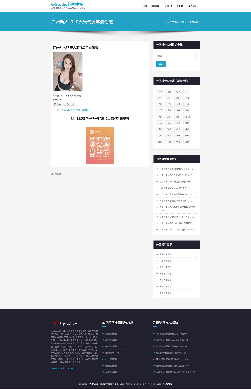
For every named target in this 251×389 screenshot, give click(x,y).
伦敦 (178, 91)
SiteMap (168, 383)
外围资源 (155, 6)
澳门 (160, 129)
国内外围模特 (165, 267)
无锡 (178, 110)
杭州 (160, 116)
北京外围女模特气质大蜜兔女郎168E (176, 175)
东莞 (169, 91)
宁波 (160, 110)
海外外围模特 (165, 286)
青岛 (178, 141)
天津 (178, 104)
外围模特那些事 (166, 273)
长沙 (169, 141)
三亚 (160, 91)
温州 (178, 123)
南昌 (169, 97)
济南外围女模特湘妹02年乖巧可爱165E (177, 216)
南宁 (160, 97)
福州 (178, 129)
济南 (160, 123)
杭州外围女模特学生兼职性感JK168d (176, 181)
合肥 (160, 104)
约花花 (115, 383)
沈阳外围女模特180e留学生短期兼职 (176, 223)
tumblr (70, 368)
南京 (187, 91)
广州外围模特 (165, 280)
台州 (187, 97)
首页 (145, 6)
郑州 (187, 135)
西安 (169, 135)
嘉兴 (169, 104)
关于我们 (180, 6)
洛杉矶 (188, 116)
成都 (169, 110)
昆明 (187, 110)
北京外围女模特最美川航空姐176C (175, 188)
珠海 (169, 129)
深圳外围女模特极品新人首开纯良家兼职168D (176, 372)
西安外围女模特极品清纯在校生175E (176, 194)
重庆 (160, 141)
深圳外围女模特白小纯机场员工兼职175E (178, 229)
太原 (187, 104)
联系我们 (192, 6)
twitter (63, 368)
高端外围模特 (106, 383)
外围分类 (168, 6)
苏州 (160, 135)
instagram (55, 368)
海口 (169, 123)
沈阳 (178, 116)
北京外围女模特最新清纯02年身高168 (176, 168)
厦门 (178, 97)
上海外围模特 (165, 254)
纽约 (187, 129)
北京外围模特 (165, 260)
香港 (187, 141)
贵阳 (178, 135)
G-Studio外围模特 (67, 4)
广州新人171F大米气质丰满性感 (186, 22)
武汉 (169, 116)
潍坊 (187, 123)
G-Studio (94, 383)
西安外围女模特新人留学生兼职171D (176, 200)
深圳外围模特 (165, 292)
